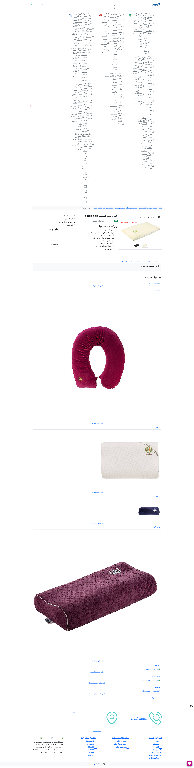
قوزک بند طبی (151, 131)
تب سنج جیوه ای (136, 22)
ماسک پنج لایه (81, 65)
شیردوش (151, 67)
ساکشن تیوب (81, 106)
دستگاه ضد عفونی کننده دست (116, 25)
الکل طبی (76, 44)
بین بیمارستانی (111, 74)
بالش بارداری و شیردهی (151, 100)
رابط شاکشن (81, 100)
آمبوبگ (116, 79)
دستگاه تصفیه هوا (116, 66)
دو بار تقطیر (81, 140)
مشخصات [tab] (146, 261)
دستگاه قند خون (141, 33)
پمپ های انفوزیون (106, 33)
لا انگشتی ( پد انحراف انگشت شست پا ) (151, 152)
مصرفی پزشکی (89, 10)
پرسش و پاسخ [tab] (127, 261)
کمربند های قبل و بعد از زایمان (151, 75)
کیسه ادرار (86, 32)
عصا (141, 63)
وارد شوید (54, 244)
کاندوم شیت (86, 37)
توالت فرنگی (141, 102)
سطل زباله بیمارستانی (121, 75)
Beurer (91, 755)
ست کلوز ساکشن (76, 92)
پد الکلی (81, 35)
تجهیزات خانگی (150, 10)
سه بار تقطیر (81, 146)
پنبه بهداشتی (76, 38)
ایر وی (76, 85)
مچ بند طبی (136, 87)
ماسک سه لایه (81, 57)
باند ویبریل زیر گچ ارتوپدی (86, 175)
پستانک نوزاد (146, 71)
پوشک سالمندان (136, 72)
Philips (91, 747)
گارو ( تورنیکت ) (121, 123)
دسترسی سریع (155, 737)
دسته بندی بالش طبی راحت (103, 208)
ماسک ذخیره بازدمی (86, 114)
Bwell (91, 752)
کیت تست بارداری (151, 91)
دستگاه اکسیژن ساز (146, 128)
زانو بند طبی (136, 95)
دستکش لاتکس (86, 73)
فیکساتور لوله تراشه (76, 100)
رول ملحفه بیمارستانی (91, 42)
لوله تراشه (81, 125)
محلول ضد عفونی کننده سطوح (76, 71)
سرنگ (76, 20)
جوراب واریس (136, 66)
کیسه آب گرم (116, 100)
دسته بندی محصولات (120, 737)
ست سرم (76, 15)
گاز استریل (91, 95)
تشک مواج (146, 52)
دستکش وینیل (86, 56)
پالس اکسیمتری (146, 141)
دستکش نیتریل (86, 62)
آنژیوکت (81, 40)
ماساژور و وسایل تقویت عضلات (141, 94)
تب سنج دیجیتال (136, 31)
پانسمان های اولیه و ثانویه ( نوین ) (91, 143)
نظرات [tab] (137, 261)
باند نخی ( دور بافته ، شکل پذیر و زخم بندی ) (86, 151)
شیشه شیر (151, 84)
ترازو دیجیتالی (121, 47)
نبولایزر (121, 37)
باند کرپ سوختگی (86, 167)
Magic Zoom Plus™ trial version (129, 222)
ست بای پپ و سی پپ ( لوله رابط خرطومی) (76, 116)
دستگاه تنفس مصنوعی (146, 148)
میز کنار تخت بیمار (121, 98)
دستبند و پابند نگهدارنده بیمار (106, 42)
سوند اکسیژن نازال (86, 90)
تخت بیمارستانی (106, 20)
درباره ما (40, 11)
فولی (86, 16)
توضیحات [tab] (156, 261)
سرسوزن (81, 25)
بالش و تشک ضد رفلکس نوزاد (146, 62)
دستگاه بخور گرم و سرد (146, 157)
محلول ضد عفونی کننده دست (76, 58)
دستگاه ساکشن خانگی (141, 121)
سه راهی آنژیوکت (76, 31)
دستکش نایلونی (86, 67)
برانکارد (106, 16)
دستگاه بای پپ (146, 165)
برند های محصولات (89, 737)
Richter (91, 749)
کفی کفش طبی (151, 165)
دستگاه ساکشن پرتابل (116, 35)
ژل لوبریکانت (76, 138)
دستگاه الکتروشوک (121, 19)
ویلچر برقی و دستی (141, 70)
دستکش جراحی (86, 79)
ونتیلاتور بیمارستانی (116, 15)
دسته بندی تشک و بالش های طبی (126, 208)
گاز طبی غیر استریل (91, 109)
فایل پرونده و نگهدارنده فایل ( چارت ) (116, 114)
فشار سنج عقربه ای (151, 24)
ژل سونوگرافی (76, 149)
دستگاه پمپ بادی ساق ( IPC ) (116, 56)
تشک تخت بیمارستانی (116, 74)
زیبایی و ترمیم (121, 26)
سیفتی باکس (76, 24)
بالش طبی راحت (146, 26)
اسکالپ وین (81, 17)
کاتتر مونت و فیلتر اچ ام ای (81, 90)
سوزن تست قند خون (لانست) (141, 44)
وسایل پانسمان (106, 50)
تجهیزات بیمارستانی (118, 10)
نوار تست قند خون (141, 24)
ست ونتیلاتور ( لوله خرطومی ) (81, 116)
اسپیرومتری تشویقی (76, 107)
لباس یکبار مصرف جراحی (91, 27)
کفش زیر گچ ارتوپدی (151, 139)
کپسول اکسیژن (146, 135)
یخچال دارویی (121, 106)
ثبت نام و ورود (38, 5)
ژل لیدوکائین (76, 143)
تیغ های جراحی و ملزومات (91, 88)
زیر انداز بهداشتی (91, 35)
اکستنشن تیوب (81, 29)
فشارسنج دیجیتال (151, 32)
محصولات (156, 744)
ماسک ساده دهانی (86, 98)
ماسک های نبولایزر (86, 122)
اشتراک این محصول (98, 221)
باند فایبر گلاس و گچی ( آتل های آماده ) (86, 192)
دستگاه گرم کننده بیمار (116, 44)
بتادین (91, 52)
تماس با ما (45, 11)
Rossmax (90, 744)
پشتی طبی (146, 33)
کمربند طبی (141, 86)
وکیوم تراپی (121, 33)
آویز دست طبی (136, 59)
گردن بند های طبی (151, 122)
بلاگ (57, 10)
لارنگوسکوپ (116, 106)
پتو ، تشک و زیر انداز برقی (146, 43)
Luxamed (90, 741)
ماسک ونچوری (86, 129)
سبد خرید (33, 106)
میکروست (81, 22)
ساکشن (86, 27)
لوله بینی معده (86, 21)
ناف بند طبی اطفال (151, 111)
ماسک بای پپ (86, 106)
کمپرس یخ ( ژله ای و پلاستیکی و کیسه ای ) (116, 88)
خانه (158, 10)
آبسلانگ (91, 49)
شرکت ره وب (92, 763)
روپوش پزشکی (91, 19)
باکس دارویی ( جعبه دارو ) (121, 114)
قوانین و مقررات (51, 11)
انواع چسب (91, 101)
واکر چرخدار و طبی (141, 79)
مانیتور (111, 14)
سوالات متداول (62, 11)
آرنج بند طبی (136, 79)
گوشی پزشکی (106, 26)
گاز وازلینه (91, 117)
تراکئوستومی (81, 129)
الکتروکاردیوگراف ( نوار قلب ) (121, 42)
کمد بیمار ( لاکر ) (121, 86)
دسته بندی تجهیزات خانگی (148, 208)
